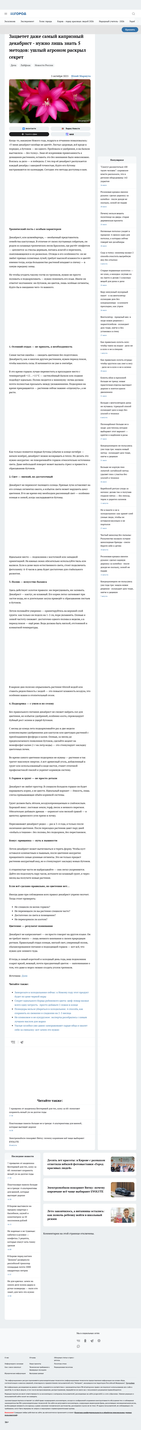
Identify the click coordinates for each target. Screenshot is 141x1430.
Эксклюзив (9, 21)
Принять (130, 29)
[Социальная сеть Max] (71, 134)
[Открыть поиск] (133, 13)
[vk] (13, 1042)
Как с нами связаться (13, 1367)
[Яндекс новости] (71, 129)
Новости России (44, 65)
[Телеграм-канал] (92, 1341)
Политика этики (60, 1364)
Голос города (45, 21)
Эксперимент (27, 21)
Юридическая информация (15, 1373)
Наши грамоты (35, 1364)
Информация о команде (14, 1364)
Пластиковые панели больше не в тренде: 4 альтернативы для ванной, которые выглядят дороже (45, 1126)
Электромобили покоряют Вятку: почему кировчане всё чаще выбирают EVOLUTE (46, 1141)
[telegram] (22, 1042)
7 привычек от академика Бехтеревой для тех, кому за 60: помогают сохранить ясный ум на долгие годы (44, 1112)
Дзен (24, 975)
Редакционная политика (63, 1367)
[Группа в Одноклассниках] (85, 1341)
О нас (7, 1358)
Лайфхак (26, 65)
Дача (13, 65)
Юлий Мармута (81, 76)
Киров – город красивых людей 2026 (75, 21)
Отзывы (32, 1358)
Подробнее (130, 1383)
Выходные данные (36, 1373)
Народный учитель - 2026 (111, 21)
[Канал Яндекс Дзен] (29, 134)
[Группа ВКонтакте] (29, 129)
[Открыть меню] (5, 13)
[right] (138, 21)
